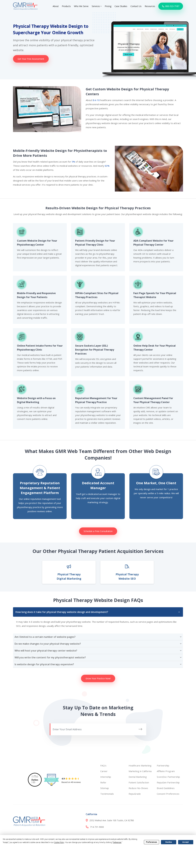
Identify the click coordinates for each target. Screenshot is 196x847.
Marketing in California (140, 771)
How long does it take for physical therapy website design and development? (61, 612)
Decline (168, 842)
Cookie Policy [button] (59, 842)
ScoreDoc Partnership (168, 776)
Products (66, 6)
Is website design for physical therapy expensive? (44, 664)
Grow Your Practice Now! (98, 678)
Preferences (151, 842)
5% (73, 161)
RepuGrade (135, 793)
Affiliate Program (166, 771)
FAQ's (103, 765)
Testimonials (107, 793)
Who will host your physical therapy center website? (46, 650)
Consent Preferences (168, 793)
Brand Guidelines (166, 788)
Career (103, 771)
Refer (103, 782)
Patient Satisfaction (139, 782)
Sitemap (104, 788)
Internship (105, 776)
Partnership (163, 765)
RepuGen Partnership (168, 782)
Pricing (108, 6)
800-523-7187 (172, 6)
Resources (150, 6)
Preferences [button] (117, 842)
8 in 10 (96, 100)
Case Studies (121, 6)
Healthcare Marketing (140, 765)
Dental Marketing (138, 776)
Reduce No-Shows (138, 788)
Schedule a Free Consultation (98, 531)
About (56, 6)
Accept (185, 842)
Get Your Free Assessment (31, 58)
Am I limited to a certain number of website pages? (45, 637)
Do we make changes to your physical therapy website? (48, 643)
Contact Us (135, 6)
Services (96, 6)
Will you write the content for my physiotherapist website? (50, 657)
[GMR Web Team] (25, 5)
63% (107, 165)
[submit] (140, 729)
